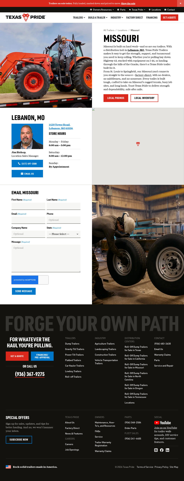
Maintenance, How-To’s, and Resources (105, 424)
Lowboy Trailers (73, 371)
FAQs (97, 431)
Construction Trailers (105, 354)
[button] (138, 144)
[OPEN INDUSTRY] (122, 17)
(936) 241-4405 (133, 438)
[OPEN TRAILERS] (84, 17)
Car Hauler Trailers (74, 365)
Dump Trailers (72, 343)
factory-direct (143, 75)
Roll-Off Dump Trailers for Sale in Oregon (136, 387)
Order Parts (130, 428)
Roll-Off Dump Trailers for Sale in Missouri (136, 366)
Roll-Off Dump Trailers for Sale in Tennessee (136, 395)
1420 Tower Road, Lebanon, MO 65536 (61, 126)
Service (99, 436)
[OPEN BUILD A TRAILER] (106, 17)
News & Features (74, 433)
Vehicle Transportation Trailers (106, 362)
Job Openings (72, 449)
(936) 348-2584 (133, 422)
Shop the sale (128, 3)
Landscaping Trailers (105, 349)
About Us (69, 422)
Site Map (174, 466)
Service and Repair (163, 365)
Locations (122, 30)
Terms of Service (145, 466)
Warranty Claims (162, 354)
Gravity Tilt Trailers (74, 349)
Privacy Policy (161, 466)
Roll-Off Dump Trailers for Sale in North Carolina (136, 376)
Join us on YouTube (165, 427)
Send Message (23, 291)
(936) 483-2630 (162, 343)
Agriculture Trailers (105, 343)
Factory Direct (72, 428)
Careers (69, 444)
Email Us (158, 349)
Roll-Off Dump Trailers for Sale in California (136, 357)
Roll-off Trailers (73, 376)
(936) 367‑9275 (30, 373)
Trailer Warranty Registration (103, 444)
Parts (157, 360)
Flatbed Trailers (73, 360)
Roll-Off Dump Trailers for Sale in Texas (136, 348)
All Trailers (108, 30)
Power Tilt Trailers (74, 354)
